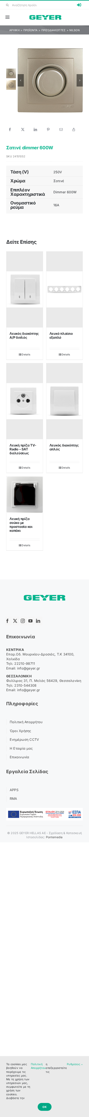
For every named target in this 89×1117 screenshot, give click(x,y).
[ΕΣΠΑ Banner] (44, 809)
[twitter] (16, 621)
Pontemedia (54, 837)
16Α (56, 205)
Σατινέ (58, 181)
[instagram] (23, 621)
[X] (22, 129)
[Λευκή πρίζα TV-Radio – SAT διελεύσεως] (24, 401)
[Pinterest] (48, 129)
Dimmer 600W (65, 192)
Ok (44, 1107)
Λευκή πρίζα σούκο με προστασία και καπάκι (21, 525)
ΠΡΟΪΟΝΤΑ (30, 30)
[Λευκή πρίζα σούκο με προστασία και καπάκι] (24, 494)
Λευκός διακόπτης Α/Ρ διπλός (24, 335)
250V (57, 172)
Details (26, 354)
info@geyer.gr (28, 668)
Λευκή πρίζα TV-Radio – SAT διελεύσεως (23, 449)
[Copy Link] (73, 129)
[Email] (61, 129)
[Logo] (45, 17)
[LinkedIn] (35, 129)
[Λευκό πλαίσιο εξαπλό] (64, 290)
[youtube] (31, 621)
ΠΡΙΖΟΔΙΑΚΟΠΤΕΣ (53, 30)
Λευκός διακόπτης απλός (64, 447)
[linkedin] (39, 621)
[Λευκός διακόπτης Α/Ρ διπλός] (24, 290)
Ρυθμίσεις (74, 1064)
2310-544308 (25, 685)
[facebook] (8, 621)
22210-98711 (24, 663)
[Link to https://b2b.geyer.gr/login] (79, 5)
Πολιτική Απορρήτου (38, 1066)
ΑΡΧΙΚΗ (14, 30)
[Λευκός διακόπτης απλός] (64, 401)
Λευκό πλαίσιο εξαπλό (61, 335)
